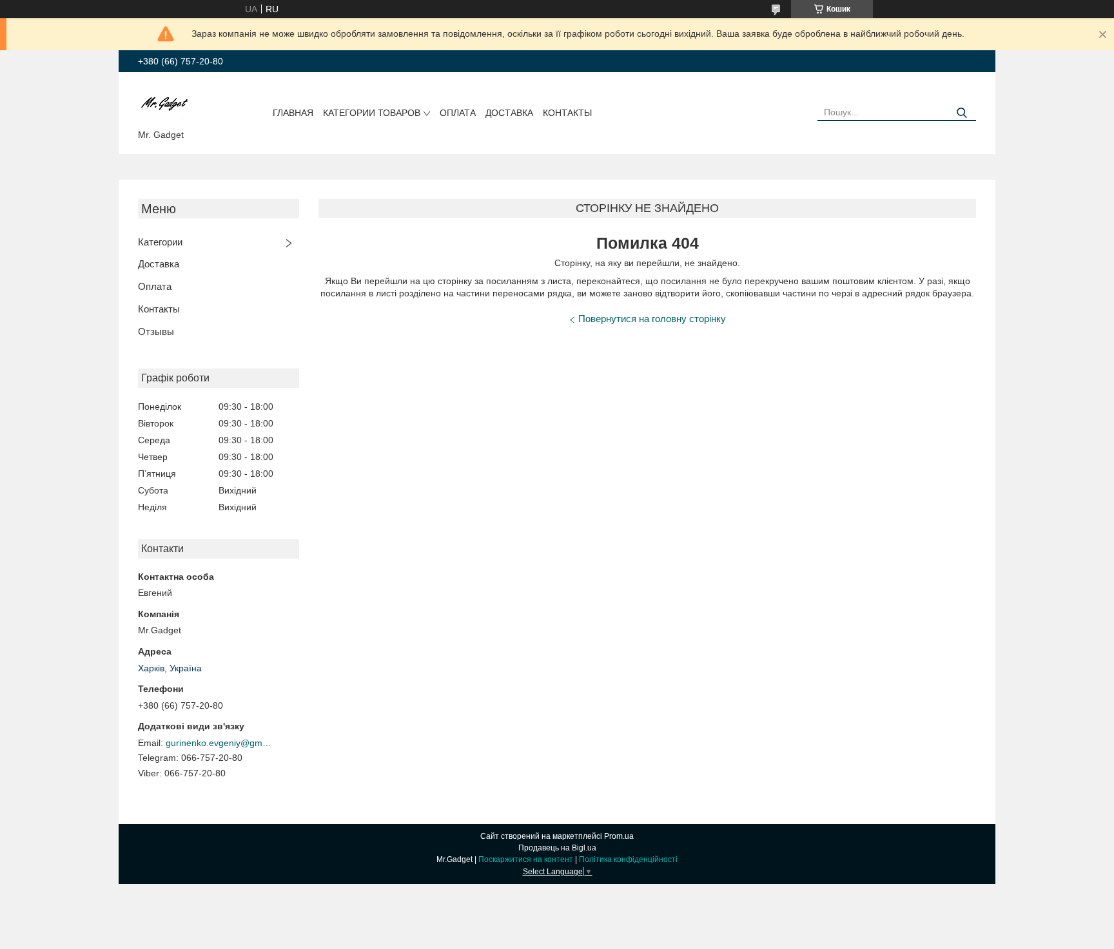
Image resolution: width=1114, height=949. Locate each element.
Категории (160, 241)
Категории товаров (371, 113)
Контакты (567, 113)
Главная (293, 113)
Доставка (509, 113)
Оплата (458, 113)
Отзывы (156, 331)
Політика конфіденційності (628, 859)
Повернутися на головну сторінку (652, 318)
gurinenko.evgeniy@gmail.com (220, 743)
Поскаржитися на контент (525, 859)
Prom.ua (619, 836)
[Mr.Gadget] (164, 103)
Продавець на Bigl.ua (557, 847)
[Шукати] (961, 113)
